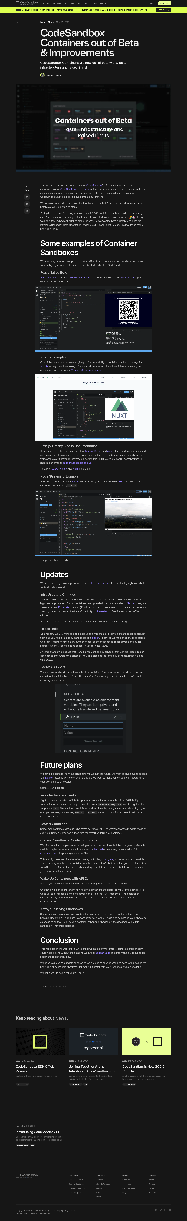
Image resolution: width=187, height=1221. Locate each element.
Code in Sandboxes (77, 1184)
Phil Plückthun (48, 277)
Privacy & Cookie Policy (40, 1213)
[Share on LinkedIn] (27, 211)
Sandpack (100, 1188)
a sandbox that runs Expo (80, 277)
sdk (85, 1084)
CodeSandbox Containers (74, 189)
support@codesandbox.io (77, 462)
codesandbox (22, 1084)
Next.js (89, 451)
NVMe (130, 603)
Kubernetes (64, 607)
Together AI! (53, 10)
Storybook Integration (78, 1188)
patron (95, 637)
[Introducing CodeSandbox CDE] (40, 1119)
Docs (85, 3)
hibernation (102, 611)
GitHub (76, 455)
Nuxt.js (44, 366)
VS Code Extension (103, 1184)
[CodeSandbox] (27, 3)
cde (32, 1145)
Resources (75, 3)
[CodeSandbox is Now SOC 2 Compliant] (146, 1057)
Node (74, 481)
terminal (98, 849)
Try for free (165, 3)
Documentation (128, 1188)
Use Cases (56, 3)
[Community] (165, 1210)
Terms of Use (21, 1213)
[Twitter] (160, 1210)
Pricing (103, 3)
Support (93, 3)
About (151, 1180)
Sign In (152, 3)
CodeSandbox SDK (97, 10)
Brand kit (152, 1193)
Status (98, 1193)
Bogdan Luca (102, 952)
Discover (126, 1180)
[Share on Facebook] (27, 204)
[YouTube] (170, 1210)
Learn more (162, 10)
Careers (152, 1188)
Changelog (126, 1184)
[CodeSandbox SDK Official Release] (40, 1057)
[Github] (156, 1210)
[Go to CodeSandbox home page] (27, 1176)
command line (48, 853)
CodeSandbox (94, 185)
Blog (124, 1193)
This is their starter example (86, 370)
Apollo (110, 451)
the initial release (99, 583)
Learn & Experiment (77, 1193)
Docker (49, 777)
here (120, 481)
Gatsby (98, 451)
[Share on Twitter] (27, 196)
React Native (128, 277)
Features (45, 3)
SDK (66, 3)
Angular (109, 859)
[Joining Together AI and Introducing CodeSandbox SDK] (93, 1057)
